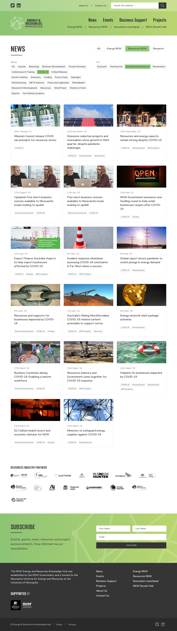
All (99, 48)
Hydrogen (76, 77)
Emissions (36, 77)
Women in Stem (78, 88)
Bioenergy (34, 66)
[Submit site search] (162, 5)
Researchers (159, 66)
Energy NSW (75, 27)
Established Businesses (137, 66)
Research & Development (24, 88)
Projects (159, 20)
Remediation (78, 82)
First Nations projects (33, 93)
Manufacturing (19, 82)
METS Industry (36, 82)
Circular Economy (77, 66)
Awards (22, 66)
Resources (46, 88)
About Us (83, 5)
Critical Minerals (59, 72)
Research (158, 48)
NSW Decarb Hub (156, 27)
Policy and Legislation (58, 82)
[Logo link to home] (26, 23)
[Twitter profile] (13, 6)
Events (108, 20)
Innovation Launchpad (126, 27)
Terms (59, 624)
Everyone (102, 66)
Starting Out (116, 66)
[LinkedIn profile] (19, 6)
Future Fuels (61, 77)
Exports (15, 93)
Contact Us (101, 5)
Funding (48, 77)
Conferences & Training (23, 72)
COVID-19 (43, 72)
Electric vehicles (20, 77)
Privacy (72, 624)
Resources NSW (98, 27)
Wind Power (60, 88)
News (92, 20)
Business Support (133, 20)
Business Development (53, 66)
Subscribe (131, 545)
